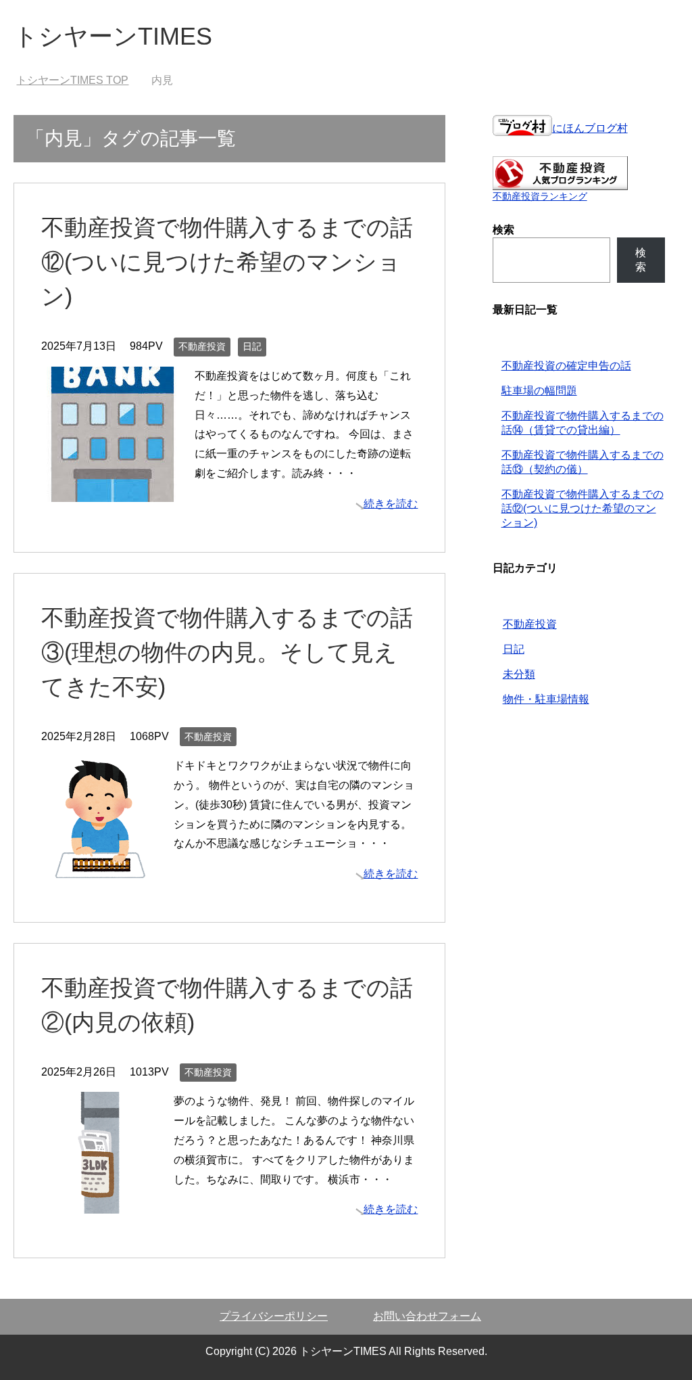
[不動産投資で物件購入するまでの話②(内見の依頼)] (102, 1204)
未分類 (519, 674)
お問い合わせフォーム (427, 1316)
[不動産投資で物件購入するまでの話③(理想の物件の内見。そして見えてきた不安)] (102, 867)
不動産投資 (202, 346)
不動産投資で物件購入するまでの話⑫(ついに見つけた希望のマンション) (227, 261)
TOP (72, 80)
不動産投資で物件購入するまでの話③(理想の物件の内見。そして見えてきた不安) (227, 652)
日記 (252, 346)
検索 (640, 260)
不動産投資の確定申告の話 (566, 365)
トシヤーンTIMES (113, 36)
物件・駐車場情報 (546, 699)
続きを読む (391, 503)
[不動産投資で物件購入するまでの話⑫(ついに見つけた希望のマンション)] (112, 491)
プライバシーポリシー (274, 1316)
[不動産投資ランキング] (560, 183)
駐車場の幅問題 (539, 390)
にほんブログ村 (590, 128)
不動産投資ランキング (540, 196)
